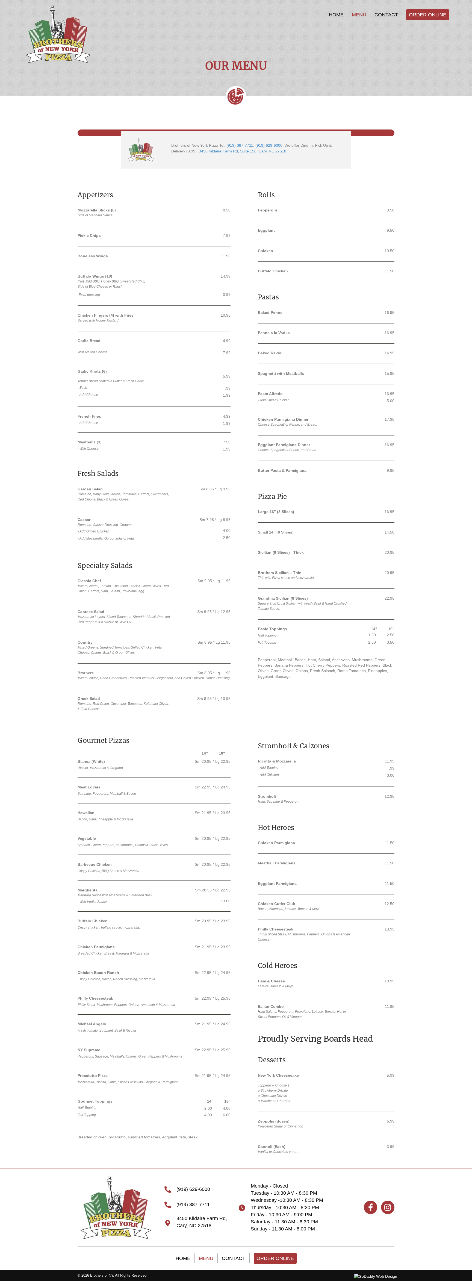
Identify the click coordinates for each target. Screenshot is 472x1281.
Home (183, 1258)
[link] (336, 15)
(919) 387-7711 (239, 145)
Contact (233, 1258)
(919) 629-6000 (268, 145)
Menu (206, 1258)
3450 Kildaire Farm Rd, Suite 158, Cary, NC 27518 (242, 151)
